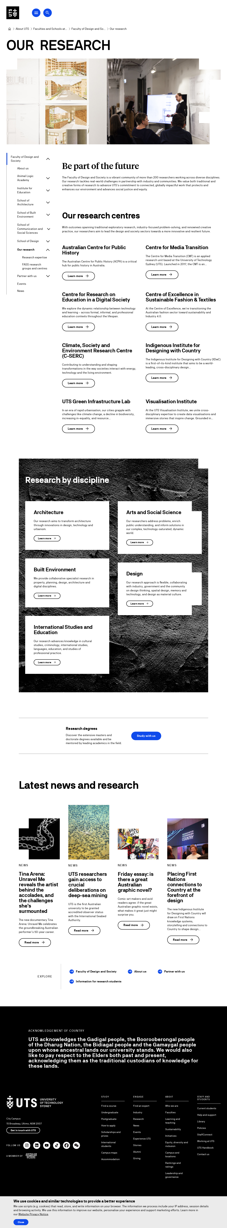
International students (108, 1144)
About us (23, 168)
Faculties (170, 1112)
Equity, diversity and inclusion (176, 1144)
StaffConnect (204, 1134)
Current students (206, 1108)
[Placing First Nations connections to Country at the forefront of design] (187, 838)
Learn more (78, 276)
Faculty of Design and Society (25, 158)
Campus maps (109, 1152)
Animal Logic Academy (25, 178)
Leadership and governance (174, 1175)
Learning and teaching (172, 1121)
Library (201, 1121)
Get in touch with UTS (23, 1130)
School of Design (28, 241)
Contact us (203, 1154)
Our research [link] (118, 29)
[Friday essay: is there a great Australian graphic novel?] (138, 844)
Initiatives (170, 1135)
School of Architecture (25, 202)
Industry (137, 1112)
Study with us (146, 736)
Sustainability (173, 1129)
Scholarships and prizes (111, 1134)
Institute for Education (24, 190)
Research (138, 1119)
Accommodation (110, 1159)
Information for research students (98, 981)
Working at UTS (205, 1141)
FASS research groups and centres (34, 266)
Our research (25, 249)
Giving (136, 1158)
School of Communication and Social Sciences (30, 228)
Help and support (206, 1114)
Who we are (171, 1105)
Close (21, 1222)
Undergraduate (109, 1112)
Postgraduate (109, 1119)
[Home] (9, 29)
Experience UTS (142, 1138)
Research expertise (34, 257)
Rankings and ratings (173, 1165)
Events (21, 283)
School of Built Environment (26, 214)
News (20, 291)
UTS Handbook (205, 1147)
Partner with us (27, 276)
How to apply (108, 1125)
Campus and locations (172, 1154)
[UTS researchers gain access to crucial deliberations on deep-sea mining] (88, 832)
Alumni (137, 1151)
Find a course (108, 1105)
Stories (137, 1145)
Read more (34, 942)
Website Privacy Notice (33, 1214)
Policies (201, 1128)
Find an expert (141, 1105)
